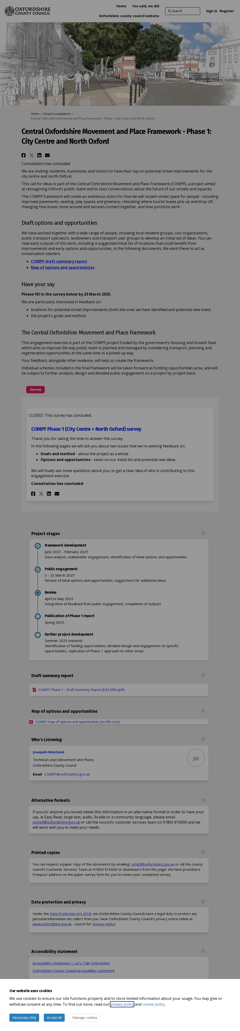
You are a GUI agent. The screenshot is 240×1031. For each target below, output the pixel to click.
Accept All (54, 1017)
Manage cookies (85, 1017)
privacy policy (122, 1004)
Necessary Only (24, 1017)
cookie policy (153, 1004)
